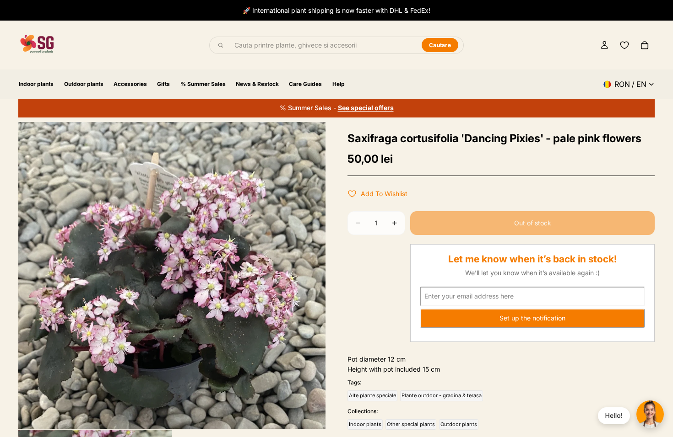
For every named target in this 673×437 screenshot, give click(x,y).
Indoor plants (365, 424)
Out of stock (532, 223)
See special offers (366, 108)
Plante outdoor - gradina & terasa (442, 395)
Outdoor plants (458, 424)
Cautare (440, 45)
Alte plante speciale (372, 395)
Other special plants (411, 424)
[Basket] (645, 45)
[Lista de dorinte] (624, 45)
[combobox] (322, 45)
